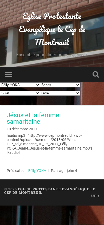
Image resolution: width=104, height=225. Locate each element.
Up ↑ (95, 196)
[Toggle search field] (96, 74)
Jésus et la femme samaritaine (33, 118)
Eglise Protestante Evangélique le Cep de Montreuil (52, 29)
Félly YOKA (37, 170)
